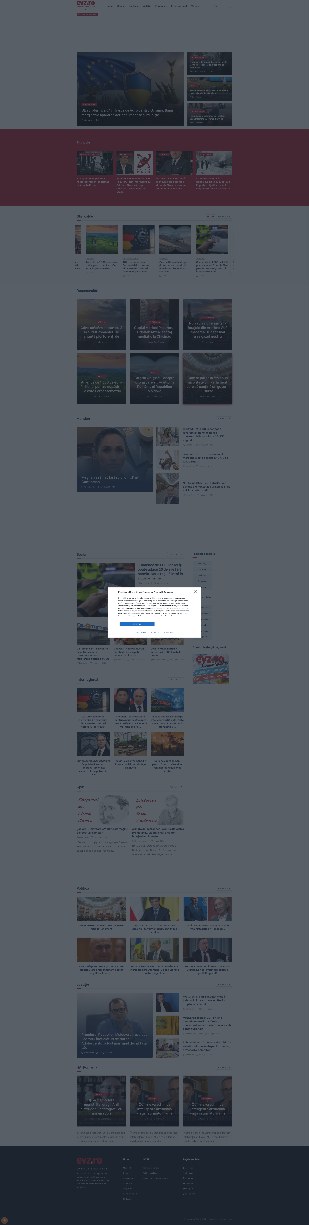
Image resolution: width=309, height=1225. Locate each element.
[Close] (196, 592)
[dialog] (154, 612)
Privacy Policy (168, 633)
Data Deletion (141, 633)
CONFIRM (137, 624)
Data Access (154, 633)
